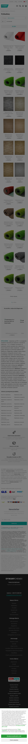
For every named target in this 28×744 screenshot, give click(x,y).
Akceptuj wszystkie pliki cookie (14, 736)
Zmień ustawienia (14, 740)
